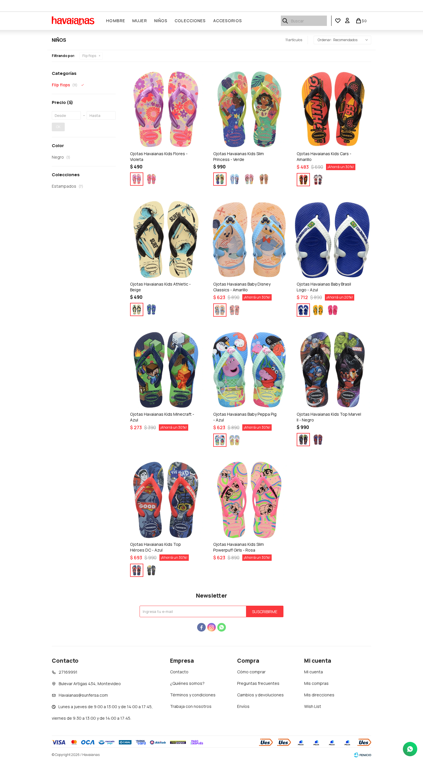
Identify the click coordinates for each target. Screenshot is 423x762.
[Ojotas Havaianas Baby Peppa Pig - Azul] (249, 369)
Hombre (115, 20)
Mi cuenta (313, 671)
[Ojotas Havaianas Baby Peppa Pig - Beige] (234, 440)
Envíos (243, 706)
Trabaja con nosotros (191, 706)
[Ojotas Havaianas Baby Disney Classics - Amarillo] (249, 239)
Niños (161, 20)
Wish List (312, 706)
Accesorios (227, 20)
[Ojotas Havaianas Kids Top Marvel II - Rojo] (318, 439)
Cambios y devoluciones (260, 695)
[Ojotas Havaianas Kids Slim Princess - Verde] (249, 109)
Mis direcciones (319, 695)
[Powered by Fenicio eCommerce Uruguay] (362, 754)
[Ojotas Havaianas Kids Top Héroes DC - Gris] (151, 570)
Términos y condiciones (193, 695)
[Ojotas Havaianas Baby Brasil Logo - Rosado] (332, 310)
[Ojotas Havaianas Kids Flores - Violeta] (166, 109)
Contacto (179, 671)
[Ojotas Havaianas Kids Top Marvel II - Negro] (332, 369)
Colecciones (190, 20)
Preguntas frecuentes (258, 683)
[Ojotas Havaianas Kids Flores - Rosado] (151, 179)
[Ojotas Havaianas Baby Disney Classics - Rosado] (234, 310)
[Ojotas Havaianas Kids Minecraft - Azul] (166, 369)
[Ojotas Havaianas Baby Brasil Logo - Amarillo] (318, 310)
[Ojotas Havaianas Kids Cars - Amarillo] (332, 109)
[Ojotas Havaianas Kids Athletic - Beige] (166, 239)
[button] (285, 21)
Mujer (139, 20)
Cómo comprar (251, 671)
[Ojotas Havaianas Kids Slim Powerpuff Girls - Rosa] (249, 500)
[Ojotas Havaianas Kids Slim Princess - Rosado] (249, 179)
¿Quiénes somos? (187, 683)
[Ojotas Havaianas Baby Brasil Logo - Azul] (332, 239)
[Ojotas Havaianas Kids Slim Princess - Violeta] (234, 179)
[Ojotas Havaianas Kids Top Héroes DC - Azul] (166, 500)
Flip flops (89, 55)
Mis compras (316, 683)
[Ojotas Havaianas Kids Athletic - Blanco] (151, 309)
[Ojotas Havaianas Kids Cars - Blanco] (318, 179)
